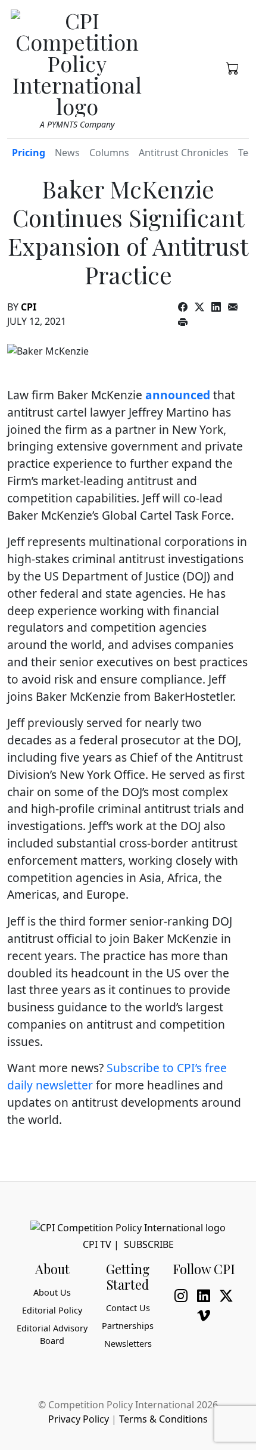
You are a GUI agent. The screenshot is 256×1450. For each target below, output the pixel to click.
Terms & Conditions (163, 1419)
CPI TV (97, 1244)
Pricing (28, 152)
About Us (52, 1292)
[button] (232, 67)
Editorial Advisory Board (52, 1334)
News (67, 152)
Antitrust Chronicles (184, 152)
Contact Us (128, 1308)
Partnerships (128, 1325)
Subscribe (149, 1244)
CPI (28, 306)
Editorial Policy (52, 1310)
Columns (109, 152)
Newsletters (128, 1343)
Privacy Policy (78, 1419)
